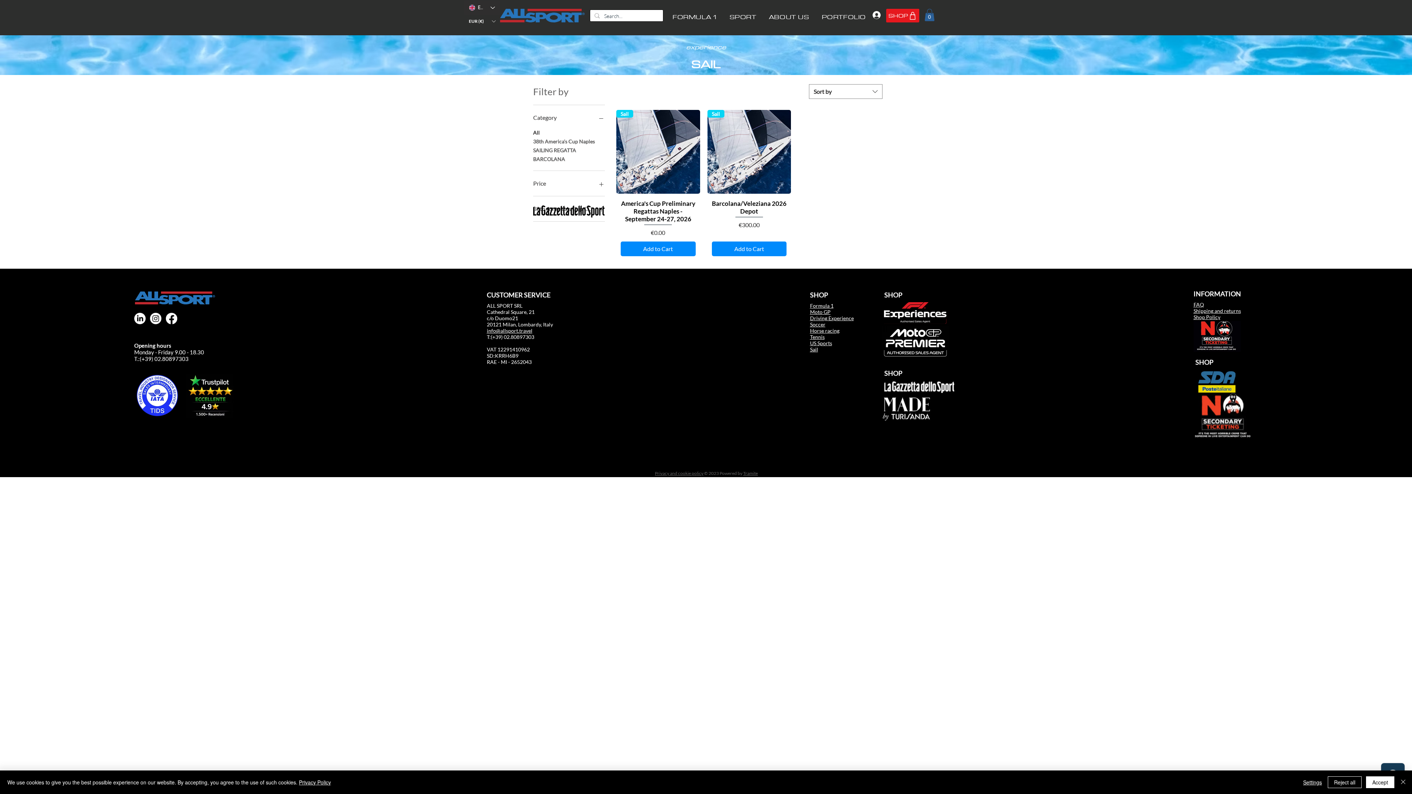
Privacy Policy (315, 782)
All (536, 132)
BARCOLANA (549, 159)
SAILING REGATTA (554, 150)
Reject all (1344, 782)
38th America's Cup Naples (564, 141)
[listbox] (482, 21)
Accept (1380, 782)
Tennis (817, 337)
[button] (482, 21)
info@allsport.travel (509, 331)
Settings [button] (1312, 782)
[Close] (1403, 782)
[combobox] (846, 91)
